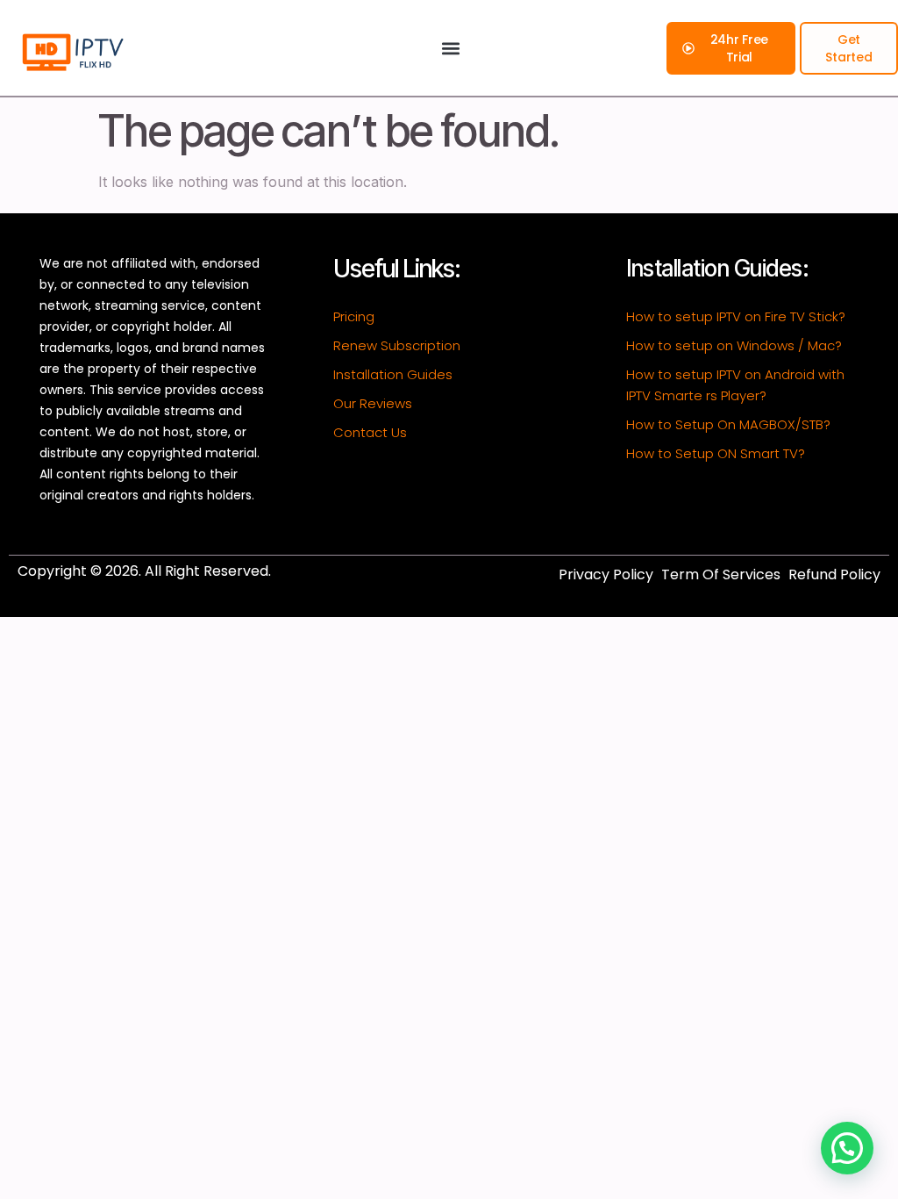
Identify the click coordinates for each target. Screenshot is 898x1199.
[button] (450, 47)
